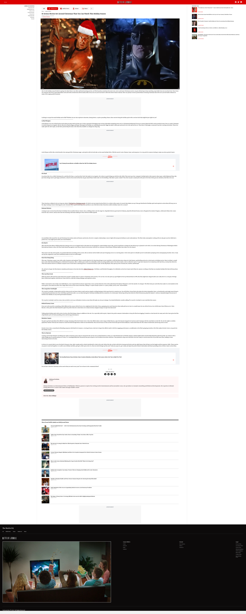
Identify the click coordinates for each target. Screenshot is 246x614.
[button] (179, 88)
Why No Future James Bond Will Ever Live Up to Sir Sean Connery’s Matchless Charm (215, 14)
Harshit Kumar (201, 18)
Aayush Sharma (201, 38)
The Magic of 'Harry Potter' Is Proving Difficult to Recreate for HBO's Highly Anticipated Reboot (73, 563)
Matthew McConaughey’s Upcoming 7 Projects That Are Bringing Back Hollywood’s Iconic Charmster (74, 537)
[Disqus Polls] (110, 415)
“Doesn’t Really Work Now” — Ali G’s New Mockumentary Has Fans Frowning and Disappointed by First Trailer (76, 493)
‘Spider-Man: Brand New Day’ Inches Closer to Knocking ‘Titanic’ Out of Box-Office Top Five (72, 502)
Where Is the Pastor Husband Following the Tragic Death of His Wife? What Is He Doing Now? (72, 528)
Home (5, 2)
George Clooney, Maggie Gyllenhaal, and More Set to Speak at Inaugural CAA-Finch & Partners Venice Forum (76, 519)
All (44, 8)
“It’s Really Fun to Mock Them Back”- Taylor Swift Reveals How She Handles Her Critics (215, 7)
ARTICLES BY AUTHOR (48, 390)
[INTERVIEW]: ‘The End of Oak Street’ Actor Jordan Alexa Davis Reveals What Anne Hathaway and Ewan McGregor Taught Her (218, 35)
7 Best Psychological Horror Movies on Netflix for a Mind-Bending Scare (212, 27)
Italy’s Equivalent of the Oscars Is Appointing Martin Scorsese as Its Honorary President (71, 555)
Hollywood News (48, 11)
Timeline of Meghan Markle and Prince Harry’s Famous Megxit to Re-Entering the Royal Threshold (73, 546)
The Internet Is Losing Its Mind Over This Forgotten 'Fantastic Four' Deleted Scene (70, 511)
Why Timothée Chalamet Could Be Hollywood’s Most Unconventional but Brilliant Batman (216, 21)
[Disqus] (110, 449)
